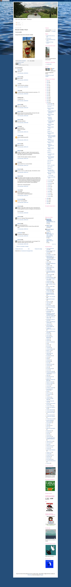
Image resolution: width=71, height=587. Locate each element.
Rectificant (48, 432)
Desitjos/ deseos (49, 282)
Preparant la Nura (49, 364)
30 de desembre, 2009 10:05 (23, 107)
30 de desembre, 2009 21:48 (23, 202)
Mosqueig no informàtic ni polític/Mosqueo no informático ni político (50, 314)
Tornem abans (49, 436)
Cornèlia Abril (48, 64)
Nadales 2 (49, 150)
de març (49, 193)
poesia (47, 304)
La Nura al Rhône (49, 405)
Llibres (47, 424)
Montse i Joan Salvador (50, 296)
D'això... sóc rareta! (50, 165)
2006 (48, 201)
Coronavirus (48, 384)
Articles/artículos (49, 376)
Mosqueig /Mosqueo (50, 277)
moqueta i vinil (49, 452)
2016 (48, 90)
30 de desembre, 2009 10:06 (23, 115)
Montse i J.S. (48, 350)
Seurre (47, 433)
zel (18, 83)
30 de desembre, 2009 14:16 (23, 172)
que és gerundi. (49, 459)
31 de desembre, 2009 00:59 (23, 212)
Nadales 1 (49, 152)
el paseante (20, 232)
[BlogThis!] (30, 60)
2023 (48, 80)
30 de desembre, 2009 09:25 (23, 86)
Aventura (48, 344)
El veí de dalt (20, 199)
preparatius (48, 456)
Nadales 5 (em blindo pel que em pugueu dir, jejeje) (51, 136)
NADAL (48, 129)
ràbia (47, 358)
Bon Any (48, 346)
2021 (48, 84)
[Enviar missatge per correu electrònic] (28, 60)
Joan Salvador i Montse (50, 307)
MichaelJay (30, 574)
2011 (48, 98)
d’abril (49, 191)
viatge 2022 (48, 302)
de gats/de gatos (49, 355)
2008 (48, 198)
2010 (48, 100)
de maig (49, 189)
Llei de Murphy (49, 422)
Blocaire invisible (21, 62)
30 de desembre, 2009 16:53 (23, 186)
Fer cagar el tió (49, 394)
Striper (19, 69)
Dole (47, 391)
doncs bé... (49, 161)
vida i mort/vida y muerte (50, 284)
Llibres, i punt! (49, 225)
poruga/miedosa (49, 455)
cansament (48, 365)
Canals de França (49, 305)
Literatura (48, 269)
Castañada (48, 347)
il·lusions (48, 448)
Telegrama (49, 168)
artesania (48, 351)
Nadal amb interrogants (50, 428)
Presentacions (49, 430)
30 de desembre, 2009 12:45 (23, 158)
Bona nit (49, 163)
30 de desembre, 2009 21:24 (23, 195)
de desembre (50, 103)
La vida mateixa (49, 291)
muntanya (48, 453)
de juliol (49, 186)
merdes (47, 357)
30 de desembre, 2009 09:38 (23, 93)
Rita (18, 126)
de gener (49, 196)
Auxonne (48, 378)
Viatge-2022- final (49, 441)
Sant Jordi (48, 335)
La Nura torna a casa (50, 418)
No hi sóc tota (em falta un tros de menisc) (50, 157)
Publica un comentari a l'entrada (22, 246)
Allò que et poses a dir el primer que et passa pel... (51, 111)
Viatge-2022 (48, 324)
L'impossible (48, 397)
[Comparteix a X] (31, 60)
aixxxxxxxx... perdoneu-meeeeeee (49, 118)
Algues (47, 375)
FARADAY (48, 230)
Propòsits (48, 333)
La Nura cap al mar (49, 409)
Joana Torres (49, 239)
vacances (48, 463)
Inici (29, 248)
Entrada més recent (19, 248)
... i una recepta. (50, 175)
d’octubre (49, 181)
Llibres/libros (48, 425)
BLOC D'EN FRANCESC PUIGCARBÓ (49, 220)
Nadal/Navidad (49, 281)
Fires (47, 395)
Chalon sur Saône (49, 383)
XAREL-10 (48, 232)
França (47, 362)
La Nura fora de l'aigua (50, 412)
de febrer (49, 194)
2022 (48, 82)
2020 (48, 85)
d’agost (49, 184)
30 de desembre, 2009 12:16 (23, 131)
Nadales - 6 (49, 131)
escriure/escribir (49, 274)
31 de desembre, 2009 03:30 (23, 235)
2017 (48, 89)
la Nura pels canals (50, 371)
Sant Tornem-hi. (50, 160)
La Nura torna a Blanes (50, 416)
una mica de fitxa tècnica (51, 460)
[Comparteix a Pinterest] (33, 60)
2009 (48, 102)
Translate (54, 31)
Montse (19, 76)
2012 (48, 97)
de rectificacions (49, 368)
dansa (47, 367)
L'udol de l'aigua (49, 226)
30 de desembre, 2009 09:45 (23, 100)
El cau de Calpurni (50, 229)
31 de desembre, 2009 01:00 (23, 219)
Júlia (18, 90)
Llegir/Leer (48, 265)
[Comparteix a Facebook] (32, 60)
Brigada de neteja (49, 381)
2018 (48, 87)
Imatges (47, 339)
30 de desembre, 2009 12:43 (23, 146)
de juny (49, 188)
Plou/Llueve (48, 309)
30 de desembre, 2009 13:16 (23, 165)
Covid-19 (48, 386)
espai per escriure (49, 445)
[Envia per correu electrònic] (29, 60)
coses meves (48, 442)
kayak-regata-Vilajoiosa (50, 449)
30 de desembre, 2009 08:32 (23, 73)
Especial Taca (49, 392)
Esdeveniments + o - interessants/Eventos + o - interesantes (50, 257)
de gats (47, 444)
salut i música (49, 166)
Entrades (18, 22)
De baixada (48, 361)
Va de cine (49, 106)
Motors (47, 426)
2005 (48, 203)
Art (46, 343)
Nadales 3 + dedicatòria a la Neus (50, 145)
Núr (18, 162)
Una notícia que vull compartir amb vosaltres (51, 121)
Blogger (41, 574)
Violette (19, 135)
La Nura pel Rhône (49, 349)
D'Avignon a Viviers (50, 387)
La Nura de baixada (50, 411)
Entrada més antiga (38, 248)
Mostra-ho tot (54, 244)
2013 (48, 95)
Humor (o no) (48, 301)
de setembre (50, 183)
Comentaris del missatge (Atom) (27, 250)
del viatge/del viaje (49, 254)
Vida (47, 253)
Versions (48, 340)
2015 (48, 92)
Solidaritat (48, 435)
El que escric (48, 38)
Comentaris (19, 24)
